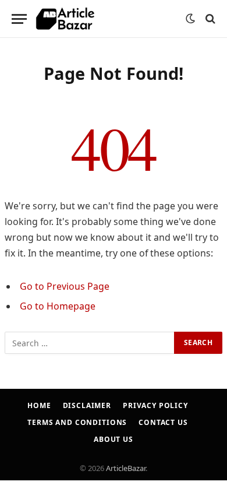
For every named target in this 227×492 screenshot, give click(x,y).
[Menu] (19, 19)
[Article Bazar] (65, 19)
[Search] (209, 19)
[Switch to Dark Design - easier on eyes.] (190, 18)
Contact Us (163, 422)
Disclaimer (87, 405)
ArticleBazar (126, 468)
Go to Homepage (57, 306)
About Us (113, 439)
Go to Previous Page (64, 286)
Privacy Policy (155, 405)
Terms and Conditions (77, 422)
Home (39, 405)
